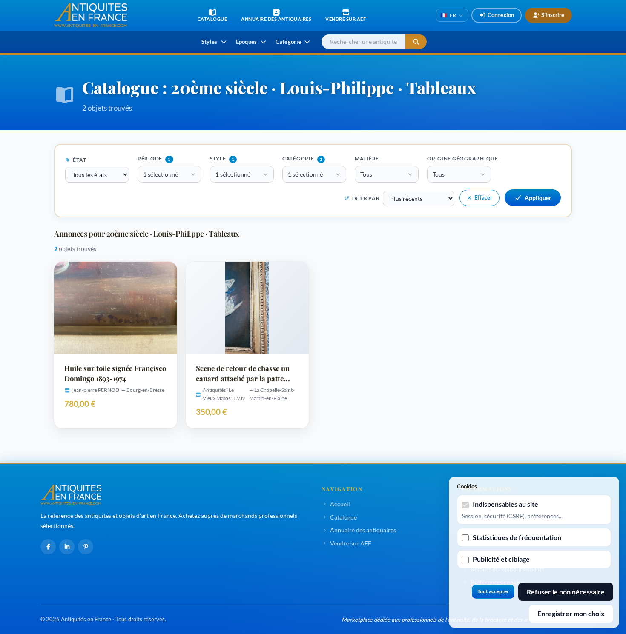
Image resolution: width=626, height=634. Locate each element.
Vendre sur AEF (350, 543)
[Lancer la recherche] (416, 41)
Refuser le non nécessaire (566, 592)
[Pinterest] (85, 546)
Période (154, 158)
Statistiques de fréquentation (517, 537)
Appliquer (538, 197)
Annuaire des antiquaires (363, 530)
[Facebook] (48, 546)
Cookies (467, 486)
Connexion (501, 14)
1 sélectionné (160, 174)
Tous (366, 174)
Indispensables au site (505, 504)
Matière (367, 158)
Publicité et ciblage (501, 559)
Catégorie (302, 158)
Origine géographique (462, 158)
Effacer (483, 197)
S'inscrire (552, 14)
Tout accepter (493, 591)
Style (222, 158)
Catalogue (343, 517)
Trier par (365, 198)
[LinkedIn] (67, 546)
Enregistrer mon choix (571, 613)
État (79, 160)
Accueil (340, 504)
